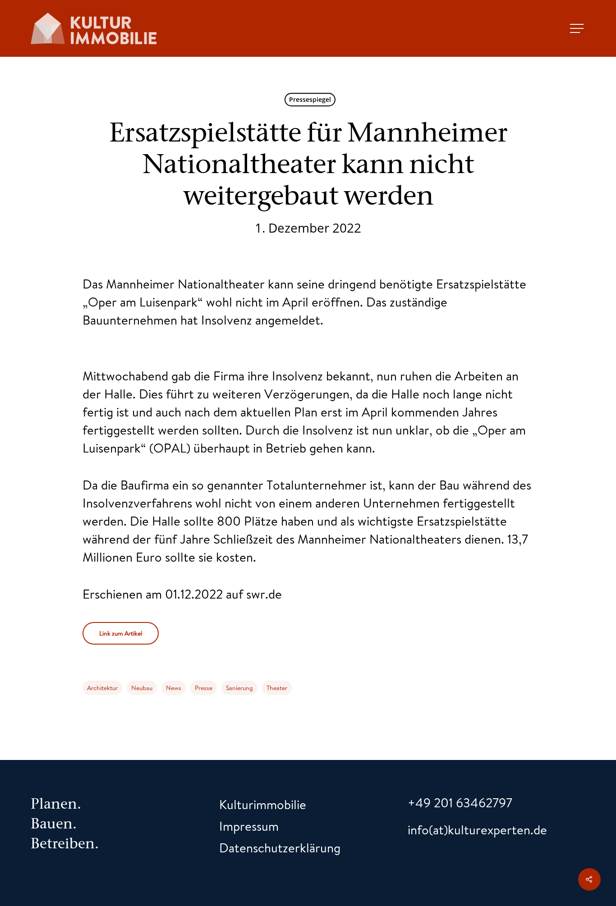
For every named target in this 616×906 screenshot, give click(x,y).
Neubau (141, 688)
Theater (277, 688)
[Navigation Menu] (577, 28)
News (173, 688)
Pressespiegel (310, 99)
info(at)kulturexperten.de (477, 829)
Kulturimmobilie (262, 804)
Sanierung (239, 688)
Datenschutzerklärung (279, 847)
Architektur (102, 688)
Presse (203, 688)
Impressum (249, 826)
